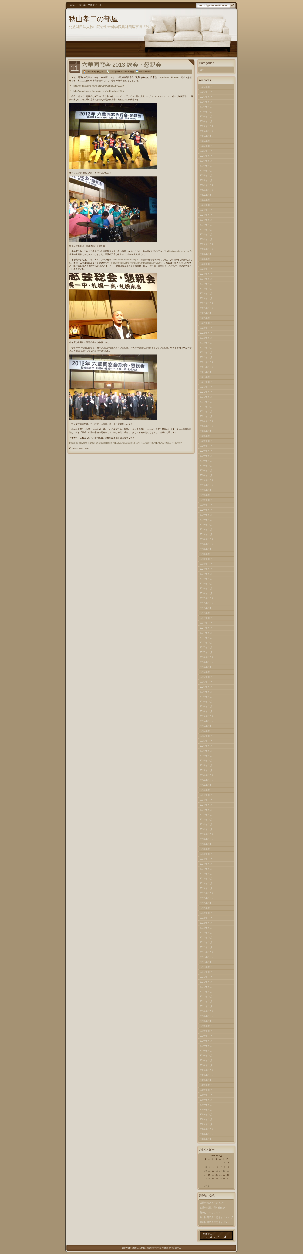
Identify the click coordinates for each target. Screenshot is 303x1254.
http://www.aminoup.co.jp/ (125, 259)
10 (205, 1171)
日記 (132, 71)
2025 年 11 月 (207, 131)
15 (224, 1171)
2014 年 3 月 (206, 819)
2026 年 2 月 (206, 116)
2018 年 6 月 (206, 568)
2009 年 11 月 (207, 1075)
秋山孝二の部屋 (93, 19)
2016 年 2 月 (206, 706)
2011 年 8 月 (206, 972)
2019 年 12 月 (207, 480)
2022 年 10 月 (207, 313)
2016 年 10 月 (207, 667)
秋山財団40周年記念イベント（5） (215, 1223)
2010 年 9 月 (206, 1026)
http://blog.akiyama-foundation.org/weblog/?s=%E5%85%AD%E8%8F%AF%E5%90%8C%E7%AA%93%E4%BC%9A (125, 443)
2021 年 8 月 (206, 382)
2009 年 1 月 (206, 1124)
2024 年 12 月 (207, 185)
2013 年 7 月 (206, 859)
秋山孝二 (176, 1247)
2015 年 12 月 (207, 716)
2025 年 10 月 (207, 136)
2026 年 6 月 (206, 97)
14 (220, 1171)
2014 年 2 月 (206, 824)
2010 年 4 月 (206, 1050)
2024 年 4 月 (206, 224)
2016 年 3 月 (206, 701)
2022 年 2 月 (206, 352)
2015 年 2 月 (206, 765)
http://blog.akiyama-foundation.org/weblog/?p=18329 (98, 86)
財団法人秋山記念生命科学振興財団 (150, 1247)
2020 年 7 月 (206, 446)
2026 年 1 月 (206, 121)
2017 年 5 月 (206, 632)
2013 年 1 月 (206, 888)
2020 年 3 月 (206, 465)
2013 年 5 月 (206, 868)
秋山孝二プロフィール (90, 5)
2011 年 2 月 (206, 1001)
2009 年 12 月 (207, 1070)
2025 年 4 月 (206, 165)
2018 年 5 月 (206, 573)
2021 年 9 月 (206, 377)
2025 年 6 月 (206, 156)
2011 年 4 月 (206, 991)
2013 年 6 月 (206, 863)
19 (213, 1175)
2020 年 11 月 (207, 426)
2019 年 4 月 (206, 519)
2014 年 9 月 (206, 790)
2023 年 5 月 (206, 278)
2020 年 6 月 (206, 450)
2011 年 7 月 (206, 977)
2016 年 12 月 (207, 657)
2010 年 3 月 (206, 1055)
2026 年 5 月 (206, 101)
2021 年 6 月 (206, 391)
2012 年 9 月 (206, 908)
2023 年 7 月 (206, 269)
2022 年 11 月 (207, 308)
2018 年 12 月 (207, 539)
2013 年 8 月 (206, 854)
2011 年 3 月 (206, 996)
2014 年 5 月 (206, 809)
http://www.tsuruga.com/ (179, 251)
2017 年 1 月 (206, 652)
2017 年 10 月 (207, 608)
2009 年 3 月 (206, 1114)
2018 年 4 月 (206, 578)
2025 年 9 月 (206, 141)
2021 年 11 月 (207, 367)
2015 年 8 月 (206, 736)
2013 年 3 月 (206, 878)
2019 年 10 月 (207, 490)
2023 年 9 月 (206, 259)
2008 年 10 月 (207, 1139)
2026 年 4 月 (206, 106)
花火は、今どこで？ (210, 1212)
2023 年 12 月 (207, 244)
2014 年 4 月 (206, 814)
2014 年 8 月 (206, 795)
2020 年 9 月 (206, 436)
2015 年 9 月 (206, 731)
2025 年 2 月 (206, 175)
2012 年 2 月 (206, 942)
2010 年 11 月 (207, 1016)
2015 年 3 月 (206, 760)
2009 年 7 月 (206, 1095)
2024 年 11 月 (207, 190)
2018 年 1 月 (206, 593)
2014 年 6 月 (206, 804)
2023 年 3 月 (206, 288)
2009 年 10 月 (207, 1080)
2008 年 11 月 (207, 1134)
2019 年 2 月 (206, 529)
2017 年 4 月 (206, 637)
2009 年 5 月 (206, 1104)
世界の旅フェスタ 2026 (212, 1202)
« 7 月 (206, 1186)
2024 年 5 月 (206, 219)
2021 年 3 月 (206, 406)
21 (220, 1175)
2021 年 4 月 (206, 401)
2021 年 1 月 (206, 416)
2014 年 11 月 (207, 780)
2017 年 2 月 (206, 647)
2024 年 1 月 (206, 239)
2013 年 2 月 (206, 883)
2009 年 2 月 (206, 1119)
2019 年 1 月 (206, 534)
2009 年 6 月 (206, 1099)
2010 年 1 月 (206, 1065)
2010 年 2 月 (206, 1060)
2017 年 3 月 (206, 642)
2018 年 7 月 (206, 564)
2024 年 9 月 (206, 200)
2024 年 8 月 (206, 205)
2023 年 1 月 (206, 298)
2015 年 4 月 (206, 755)
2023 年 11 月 (207, 249)
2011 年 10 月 (207, 962)
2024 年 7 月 (206, 210)
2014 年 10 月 (207, 785)
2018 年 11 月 (207, 544)
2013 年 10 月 (207, 844)
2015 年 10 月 (207, 726)
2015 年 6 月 (206, 745)
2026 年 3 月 (206, 111)
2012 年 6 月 (206, 922)
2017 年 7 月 (206, 623)
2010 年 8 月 (206, 1031)
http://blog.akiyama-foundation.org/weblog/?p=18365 (98, 91)
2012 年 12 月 (207, 893)
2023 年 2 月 (206, 293)
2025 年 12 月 (207, 126)
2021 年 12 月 (207, 362)
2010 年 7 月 (206, 1036)
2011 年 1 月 (206, 1006)
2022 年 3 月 (206, 347)
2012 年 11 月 (207, 898)
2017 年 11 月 (207, 603)
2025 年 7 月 (206, 151)
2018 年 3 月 (206, 583)
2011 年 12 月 (207, 952)
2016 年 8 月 (206, 677)
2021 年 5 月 (206, 396)
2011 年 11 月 (207, 957)
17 (205, 1175)
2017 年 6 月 (206, 627)
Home (72, 5)
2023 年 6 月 (206, 274)
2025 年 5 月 (206, 160)
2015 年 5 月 (206, 750)
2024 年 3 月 (206, 229)
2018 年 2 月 (206, 588)
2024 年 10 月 (207, 195)
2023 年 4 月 (206, 283)
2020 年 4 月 (206, 460)
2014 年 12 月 (207, 775)
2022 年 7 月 (206, 328)
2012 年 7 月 (206, 918)
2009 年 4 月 (206, 1109)
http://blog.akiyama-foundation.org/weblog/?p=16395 (136, 263)
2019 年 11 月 (207, 485)
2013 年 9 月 (206, 849)
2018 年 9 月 (206, 554)
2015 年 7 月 (206, 741)
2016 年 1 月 (206, 711)
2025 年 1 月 (206, 180)
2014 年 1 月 (206, 829)
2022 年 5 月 (206, 337)
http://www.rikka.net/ (169, 77)
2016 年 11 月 (207, 662)
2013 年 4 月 (206, 873)
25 (209, 1178)
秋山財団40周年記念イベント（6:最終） (217, 1218)
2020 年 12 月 (207, 421)
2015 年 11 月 (207, 721)
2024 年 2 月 (206, 234)
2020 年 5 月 (206, 455)
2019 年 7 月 (206, 505)
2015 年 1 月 (206, 770)
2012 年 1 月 (206, 947)
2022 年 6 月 (206, 332)
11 (209, 1171)
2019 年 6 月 (206, 509)
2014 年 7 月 (206, 800)
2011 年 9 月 (206, 967)
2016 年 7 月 (206, 682)
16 (228, 1171)
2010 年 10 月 (207, 1021)
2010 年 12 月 (207, 1011)
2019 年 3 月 (206, 524)
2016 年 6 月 (206, 686)
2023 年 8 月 (206, 264)
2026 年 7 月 (206, 92)
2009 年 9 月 (206, 1085)
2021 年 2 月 (206, 411)
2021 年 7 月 (206, 387)
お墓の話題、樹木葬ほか (212, 1207)
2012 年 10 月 (207, 903)
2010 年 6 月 (206, 1040)
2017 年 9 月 (206, 613)
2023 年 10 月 (207, 254)
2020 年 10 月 (207, 431)
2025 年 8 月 (206, 146)
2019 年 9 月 (206, 495)
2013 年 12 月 (207, 834)
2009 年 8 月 (206, 1090)
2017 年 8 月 (206, 618)
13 (217, 1171)
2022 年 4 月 (206, 342)
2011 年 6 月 (206, 981)
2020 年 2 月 (206, 470)
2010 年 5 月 (206, 1045)
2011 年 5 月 (206, 986)
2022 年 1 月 (206, 357)
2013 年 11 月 (207, 839)
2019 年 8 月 (206, 500)
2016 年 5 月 (206, 691)
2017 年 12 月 (207, 598)
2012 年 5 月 (206, 927)
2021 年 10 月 (207, 372)
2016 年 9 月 (206, 672)
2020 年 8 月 (206, 441)
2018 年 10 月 (207, 549)
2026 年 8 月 (206, 87)
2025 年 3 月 (206, 170)
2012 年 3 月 (206, 937)
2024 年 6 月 (206, 215)
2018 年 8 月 (206, 559)
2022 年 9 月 (206, 318)
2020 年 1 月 (206, 475)
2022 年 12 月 (207, 303)
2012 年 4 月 (206, 932)
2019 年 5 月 (206, 514)
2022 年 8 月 (206, 323)
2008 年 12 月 (207, 1129)
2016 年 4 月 (206, 696)
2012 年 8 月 (206, 913)
